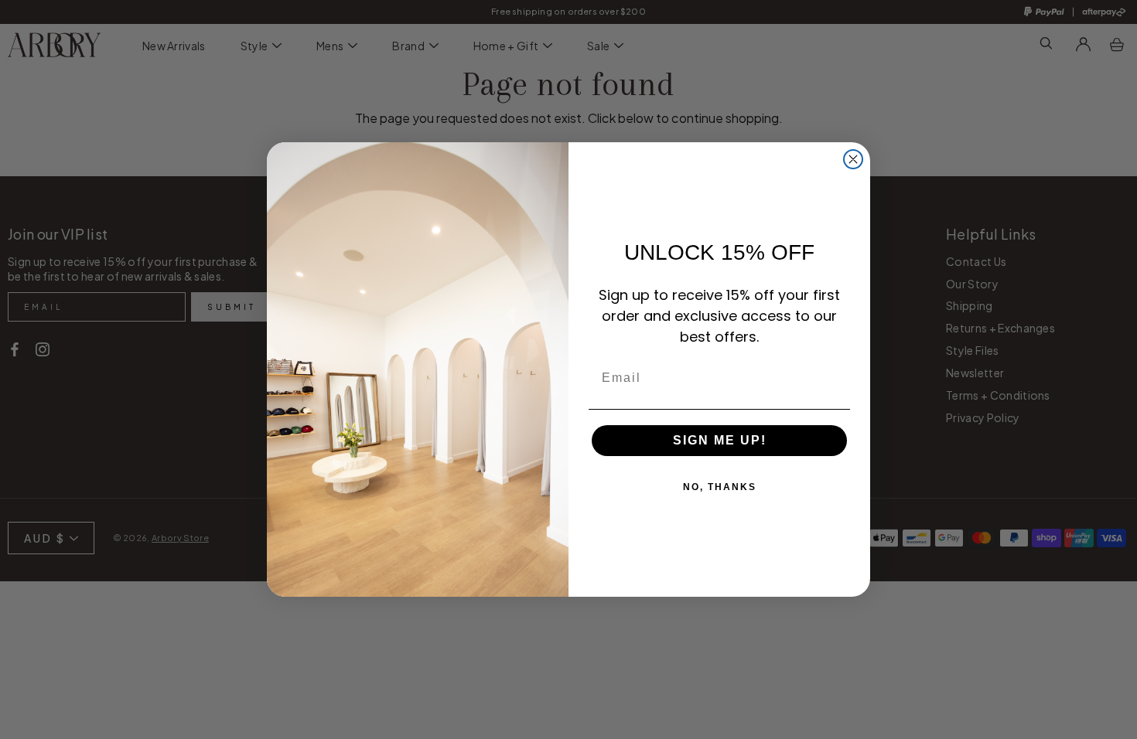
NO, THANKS (719, 487)
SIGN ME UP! (720, 440)
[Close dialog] (853, 159)
